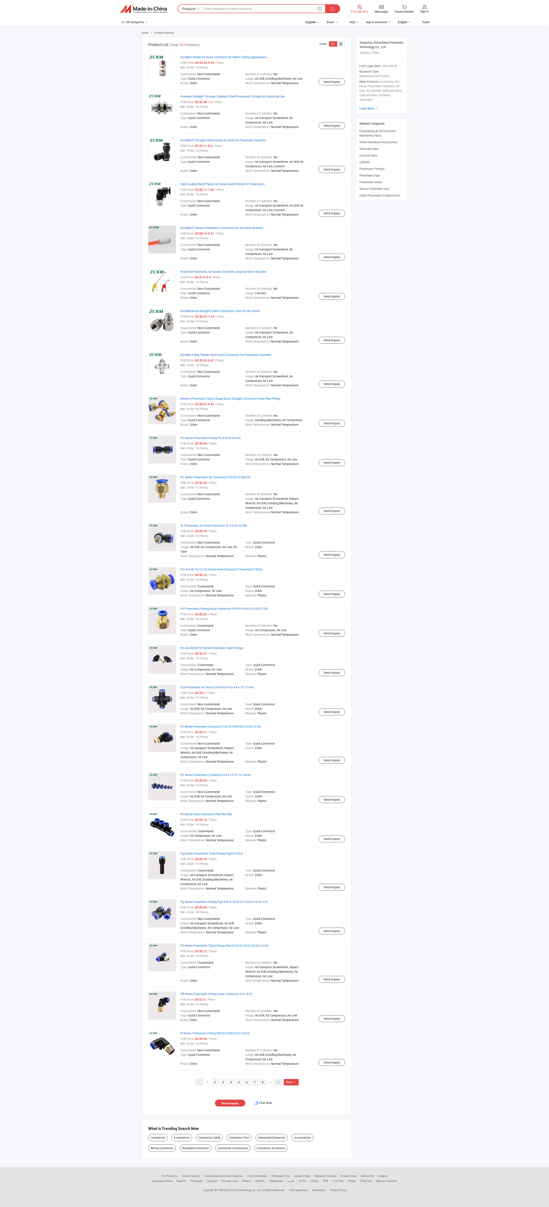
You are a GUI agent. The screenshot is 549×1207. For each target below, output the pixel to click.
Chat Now (265, 1103)
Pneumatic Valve (370, 182)
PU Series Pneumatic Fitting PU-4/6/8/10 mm (210, 438)
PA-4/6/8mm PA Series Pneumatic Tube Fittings (211, 648)
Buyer (330, 22)
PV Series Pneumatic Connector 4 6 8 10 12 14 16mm (215, 775)
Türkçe (351, 1181)
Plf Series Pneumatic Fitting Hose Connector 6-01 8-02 (216, 994)
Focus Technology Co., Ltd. (246, 1190)
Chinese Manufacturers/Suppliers (223, 1176)
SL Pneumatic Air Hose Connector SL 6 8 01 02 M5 (213, 525)
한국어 (302, 1181)
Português (196, 1181)
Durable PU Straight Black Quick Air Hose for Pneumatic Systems (223, 140)
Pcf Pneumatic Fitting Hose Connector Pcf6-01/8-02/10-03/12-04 (224, 609)
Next (291, 1082)
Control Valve (368, 155)
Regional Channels (325, 1176)
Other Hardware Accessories (378, 142)
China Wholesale (257, 1176)
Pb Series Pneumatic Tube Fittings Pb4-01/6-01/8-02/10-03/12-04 (224, 945)
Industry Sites (302, 1176)
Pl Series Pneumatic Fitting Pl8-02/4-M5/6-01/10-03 (214, 1033)
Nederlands (276, 1181)
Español (181, 1181)
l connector (158, 1137)
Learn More (369, 108)
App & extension (376, 22)
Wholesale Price (280, 1176)
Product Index (349, 1176)
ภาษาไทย (337, 1181)
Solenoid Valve (369, 149)
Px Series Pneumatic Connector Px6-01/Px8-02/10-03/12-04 (220, 726)
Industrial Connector (271, 1137)
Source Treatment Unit (374, 189)
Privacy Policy (338, 1190)
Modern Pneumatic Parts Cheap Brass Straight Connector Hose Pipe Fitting (230, 398)
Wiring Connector (162, 1148)
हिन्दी (325, 1181)
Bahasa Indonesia (386, 1181)
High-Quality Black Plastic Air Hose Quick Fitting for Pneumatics (222, 184)
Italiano (246, 1181)
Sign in (424, 11)
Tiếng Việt (366, 1181)
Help (352, 22)
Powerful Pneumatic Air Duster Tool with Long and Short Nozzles (223, 272)
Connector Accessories (233, 1148)
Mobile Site (367, 1176)
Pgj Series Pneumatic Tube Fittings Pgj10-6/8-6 (211, 853)
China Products (191, 1176)
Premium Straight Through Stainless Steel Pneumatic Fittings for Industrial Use (232, 96)
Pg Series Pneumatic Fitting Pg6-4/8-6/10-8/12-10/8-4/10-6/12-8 (223, 902)
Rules (426, 22)
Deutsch (260, 1181)
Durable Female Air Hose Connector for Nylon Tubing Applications (223, 57)
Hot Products (169, 1176)
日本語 (315, 1181)
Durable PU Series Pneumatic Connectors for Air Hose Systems (221, 228)
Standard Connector (195, 1148)
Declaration (319, 1190)
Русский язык (230, 1181)
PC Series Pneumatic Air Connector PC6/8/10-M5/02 (215, 477)
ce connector (302, 1137)
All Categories (135, 22)
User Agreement (298, 1190)
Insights (383, 1176)
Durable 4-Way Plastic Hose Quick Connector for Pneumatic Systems (225, 355)
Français (212, 1181)
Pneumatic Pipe (369, 175)
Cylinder (364, 162)
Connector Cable (209, 1137)
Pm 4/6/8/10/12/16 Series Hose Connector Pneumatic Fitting (221, 569)
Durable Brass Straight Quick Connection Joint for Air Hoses (220, 311)
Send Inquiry (332, 82)
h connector (182, 1137)
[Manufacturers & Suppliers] (143, 8)
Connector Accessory (271, 1148)
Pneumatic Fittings (372, 169)
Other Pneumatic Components (379, 195)
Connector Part (239, 1137)
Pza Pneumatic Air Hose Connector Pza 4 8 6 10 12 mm (217, 687)
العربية (290, 1181)
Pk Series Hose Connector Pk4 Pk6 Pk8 (206, 814)
